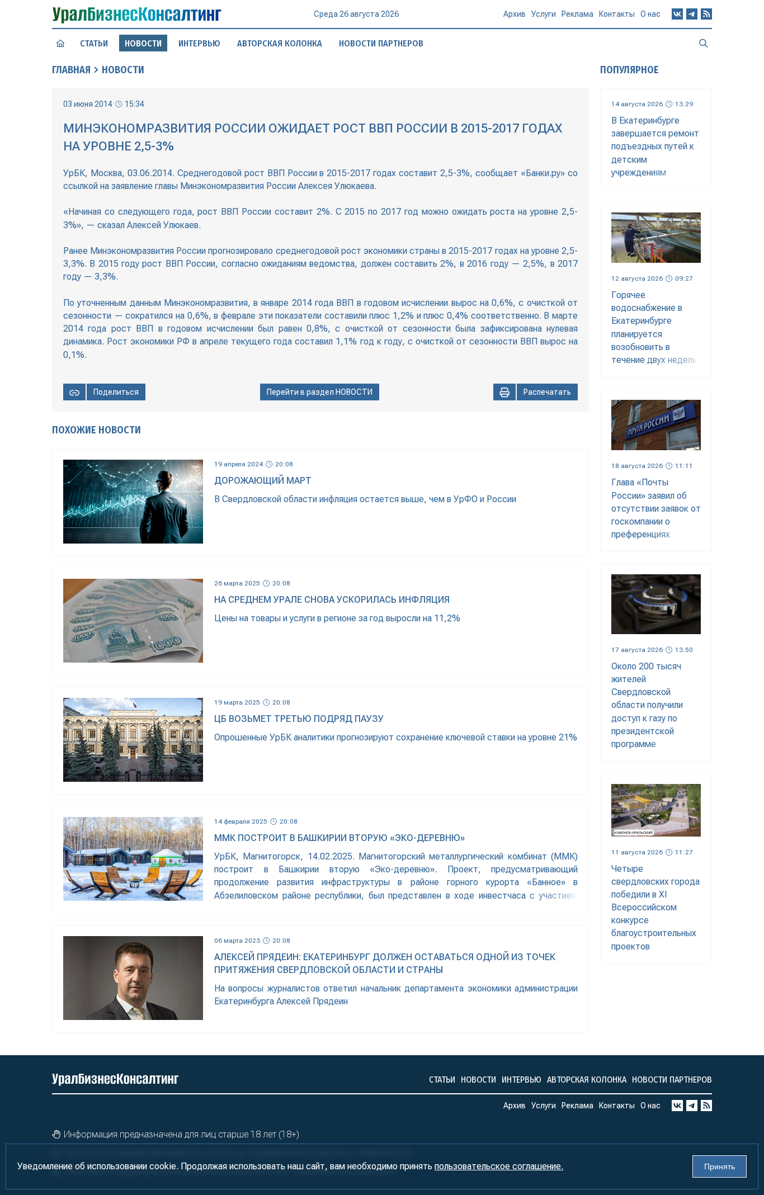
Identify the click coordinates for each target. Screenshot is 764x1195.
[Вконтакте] (677, 14)
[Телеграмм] (691, 14)
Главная (71, 70)
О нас (650, 14)
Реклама (577, 14)
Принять (719, 1166)
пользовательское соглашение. (499, 1166)
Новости (123, 70)
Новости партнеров (381, 43)
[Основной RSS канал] (706, 14)
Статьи (94, 43)
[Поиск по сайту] (703, 43)
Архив (514, 14)
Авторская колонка (279, 43)
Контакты (617, 14)
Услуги (543, 14)
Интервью (199, 43)
